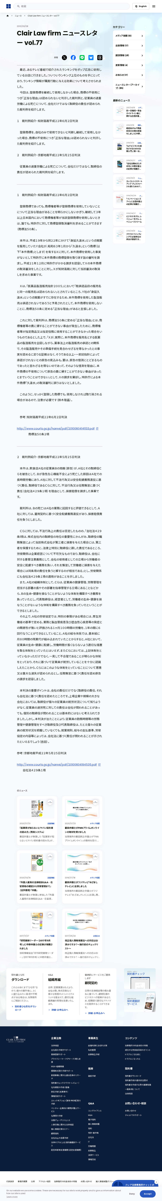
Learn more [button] (12, 1196)
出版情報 (50, 823)
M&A (90, 1115)
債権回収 (92, 1159)
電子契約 (92, 1119)
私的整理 (92, 1050)
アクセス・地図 (44, 1181)
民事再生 (92, 1150)
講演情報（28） (122, 55)
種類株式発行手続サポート (62, 1071)
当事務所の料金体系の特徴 (136, 1045)
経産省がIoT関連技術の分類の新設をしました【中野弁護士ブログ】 (134, 132)
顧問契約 (55, 1133)
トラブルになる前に (133, 1054)
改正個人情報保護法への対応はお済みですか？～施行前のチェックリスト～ (81, 944)
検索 (18, 6)
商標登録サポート (58, 1054)
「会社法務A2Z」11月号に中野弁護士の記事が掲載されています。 (133, 167)
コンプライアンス (95, 1110)
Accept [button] (148, 1193)
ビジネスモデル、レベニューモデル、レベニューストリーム (134, 219)
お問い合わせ (130, 1110)
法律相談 (55, 1045)
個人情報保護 (94, 1124)
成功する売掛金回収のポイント (137, 1050)
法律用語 (129, 1093)
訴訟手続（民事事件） (59, 1091)
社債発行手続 (56, 1115)
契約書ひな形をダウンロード (25, 1008)
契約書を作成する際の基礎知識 (138, 1084)
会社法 (91, 1137)
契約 (90, 1128)
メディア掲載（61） (123, 35)
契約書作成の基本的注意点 (136, 1080)
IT (89, 1141)
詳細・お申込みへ (60, 1009)
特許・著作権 (93, 1133)
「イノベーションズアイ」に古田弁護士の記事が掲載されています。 (134, 202)
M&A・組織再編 (57, 1066)
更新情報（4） (121, 65)
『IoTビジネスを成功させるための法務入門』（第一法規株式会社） (134, 150)
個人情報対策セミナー (60, 1129)
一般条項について (132, 1089)
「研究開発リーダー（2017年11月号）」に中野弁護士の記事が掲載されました (36, 944)
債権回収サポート (58, 1096)
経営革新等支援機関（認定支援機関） (66, 1150)
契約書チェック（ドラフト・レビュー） (65, 1083)
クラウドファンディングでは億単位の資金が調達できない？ (133, 238)
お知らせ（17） (121, 75)
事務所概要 (22, 1181)
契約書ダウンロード (133, 1076)
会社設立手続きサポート (61, 1050)
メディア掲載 (95, 823)
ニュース (18, 16)
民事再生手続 (94, 1054)
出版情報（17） (122, 45)
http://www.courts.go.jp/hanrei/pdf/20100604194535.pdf (57, 765)
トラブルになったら (132, 1059)
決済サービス (93, 1155)
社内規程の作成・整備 (60, 1087)
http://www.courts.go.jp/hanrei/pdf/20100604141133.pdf (56, 428)
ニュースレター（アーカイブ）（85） (127, 86)
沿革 (33, 1181)
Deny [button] (132, 1193)
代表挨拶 (10, 1181)
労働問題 (92, 1146)
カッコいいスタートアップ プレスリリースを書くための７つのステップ (134, 185)
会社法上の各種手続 (59, 1138)
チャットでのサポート (133, 1115)
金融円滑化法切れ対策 (97, 1045)
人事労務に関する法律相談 (62, 1124)
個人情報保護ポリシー (105, 1181)
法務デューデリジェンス (60, 1120)
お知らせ (96, 936)
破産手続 (92, 1076)
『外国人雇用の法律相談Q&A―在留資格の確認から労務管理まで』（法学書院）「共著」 (36, 886)
